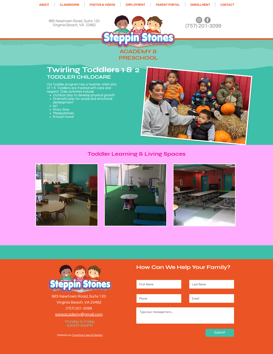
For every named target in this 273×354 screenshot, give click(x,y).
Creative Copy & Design (87, 335)
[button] (44, 4)
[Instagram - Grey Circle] (199, 20)
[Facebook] (207, 20)
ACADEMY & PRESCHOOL (138, 54)
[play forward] (233, 194)
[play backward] (40, 194)
